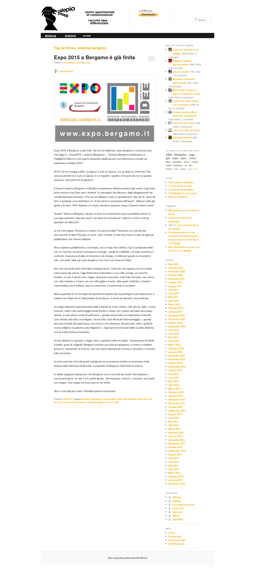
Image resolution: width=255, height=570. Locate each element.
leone (88, 62)
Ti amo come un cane (180, 185)
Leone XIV (178, 508)
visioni (70, 35)
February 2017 (176, 308)
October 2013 (175, 447)
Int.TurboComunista (183, 504)
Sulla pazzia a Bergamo (181, 182)
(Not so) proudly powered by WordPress (127, 557)
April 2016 (173, 341)
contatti (87, 35)
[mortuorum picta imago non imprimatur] (170, 101)
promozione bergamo (75, 402)
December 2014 (176, 399)
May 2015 (173, 381)
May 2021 (173, 264)
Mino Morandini (176, 247)
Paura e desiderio (177, 196)
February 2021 (176, 267)
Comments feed (176, 540)
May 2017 (173, 297)
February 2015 (176, 392)
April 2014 (173, 425)
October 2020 (175, 275)
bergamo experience (91, 399)
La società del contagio (180, 189)
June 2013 (173, 461)
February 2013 (176, 476)
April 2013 (173, 469)
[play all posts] (170, 497)
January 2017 (175, 311)
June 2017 (173, 293)
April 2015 (173, 385)
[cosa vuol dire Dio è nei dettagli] (170, 50)
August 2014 (175, 414)
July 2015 (173, 374)
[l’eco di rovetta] (170, 72)
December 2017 (176, 278)
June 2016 (173, 333)
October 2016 (175, 322)
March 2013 (174, 472)
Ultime (176, 515)
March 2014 (174, 428)
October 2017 (175, 282)
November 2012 (176, 483)
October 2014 (175, 407)
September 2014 (177, 410)
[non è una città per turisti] (170, 130)
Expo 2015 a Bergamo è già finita (94, 57)
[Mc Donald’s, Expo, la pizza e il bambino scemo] (170, 90)
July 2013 (173, 458)
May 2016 (173, 337)
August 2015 (175, 370)
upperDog (178, 519)
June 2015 (173, 377)
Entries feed (174, 536)
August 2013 (175, 454)
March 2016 (174, 344)
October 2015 (175, 363)
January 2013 (175, 480)
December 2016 (176, 315)
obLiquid (177, 512)
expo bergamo (110, 399)
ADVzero (67, 399)
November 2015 (176, 359)
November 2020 (176, 271)
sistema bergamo (95, 402)
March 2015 (174, 388)
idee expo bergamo (127, 399)
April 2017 (173, 300)
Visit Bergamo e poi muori (182, 193)
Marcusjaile (174, 210)
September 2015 (177, 366)
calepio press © (57, 11)
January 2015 (175, 395)
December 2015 (176, 355)
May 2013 (173, 465)
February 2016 (176, 348)
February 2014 (176, 432)
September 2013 (177, 450)
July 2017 (173, 289)
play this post (66, 71)
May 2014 (173, 421)
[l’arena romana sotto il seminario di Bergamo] (170, 112)
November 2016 (176, 319)
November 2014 (176, 403)
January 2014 (175, 436)
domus (50, 35)
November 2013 (176, 443)
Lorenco (172, 217)
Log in (171, 532)
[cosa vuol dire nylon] (170, 123)
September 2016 (177, 326)
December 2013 (176, 439)
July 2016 (173, 330)
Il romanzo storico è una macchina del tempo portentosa (183, 236)
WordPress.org (176, 543)
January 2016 (175, 352)
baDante (177, 501)
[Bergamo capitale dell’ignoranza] (170, 61)
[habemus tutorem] (170, 138)
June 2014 (173, 417)
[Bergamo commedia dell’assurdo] (170, 79)
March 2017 (174, 304)
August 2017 (175, 286)
